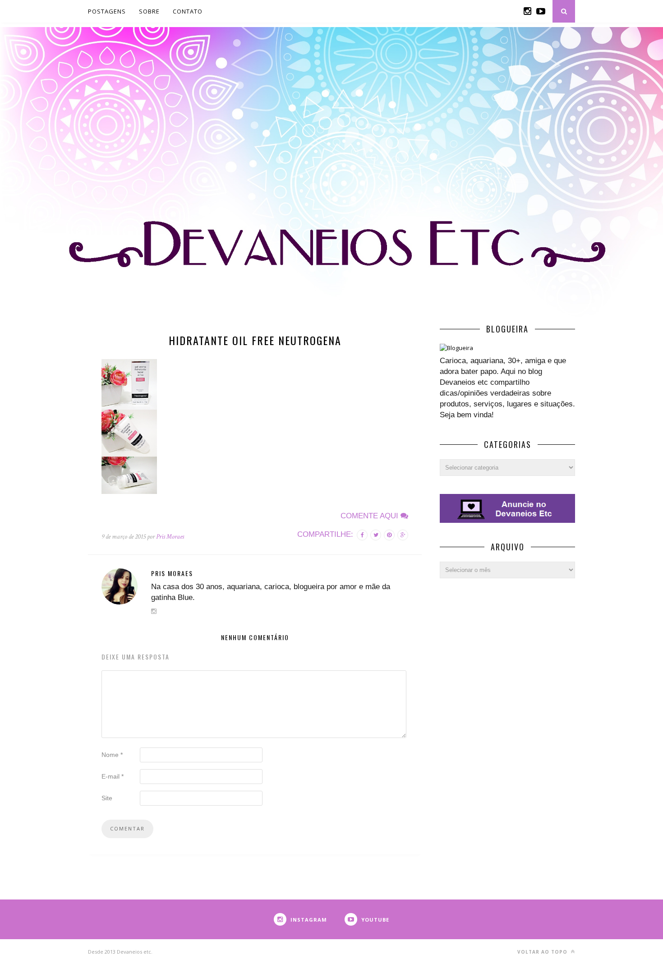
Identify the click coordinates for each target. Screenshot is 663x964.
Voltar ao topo (543, 952)
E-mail (112, 776)
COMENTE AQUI (371, 516)
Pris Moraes (170, 536)
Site (106, 798)
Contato (188, 11)
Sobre (149, 11)
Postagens (107, 11)
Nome (112, 754)
